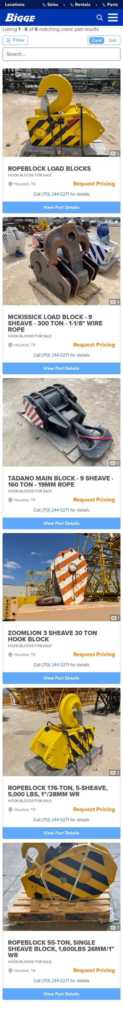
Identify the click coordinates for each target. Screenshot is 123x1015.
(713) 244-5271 (55, 194)
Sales (52, 4)
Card (97, 40)
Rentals (83, 4)
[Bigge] (20, 17)
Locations (15, 4)
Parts (112, 4)
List (112, 40)
